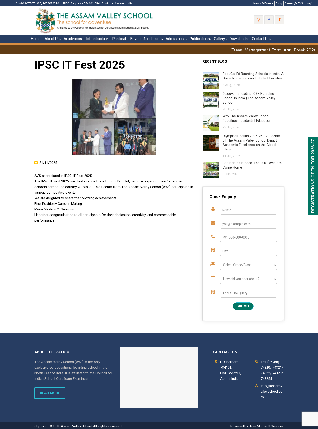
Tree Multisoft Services (267, 426)
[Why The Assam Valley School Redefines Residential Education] (211, 122)
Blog (279, 3)
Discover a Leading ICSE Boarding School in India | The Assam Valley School (249, 98)
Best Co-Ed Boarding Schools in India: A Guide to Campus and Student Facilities (253, 76)
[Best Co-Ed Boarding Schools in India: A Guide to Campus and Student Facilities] (211, 80)
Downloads (238, 39)
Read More (50, 393)
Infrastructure (97, 39)
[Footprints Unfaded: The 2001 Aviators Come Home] (211, 169)
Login (309, 3)
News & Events (263, 3)
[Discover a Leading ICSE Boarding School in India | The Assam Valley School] (211, 99)
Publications (199, 39)
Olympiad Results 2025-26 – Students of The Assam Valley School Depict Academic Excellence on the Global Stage (251, 142)
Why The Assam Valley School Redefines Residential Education (247, 118)
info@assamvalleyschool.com (272, 391)
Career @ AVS (294, 3)
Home (36, 39)
